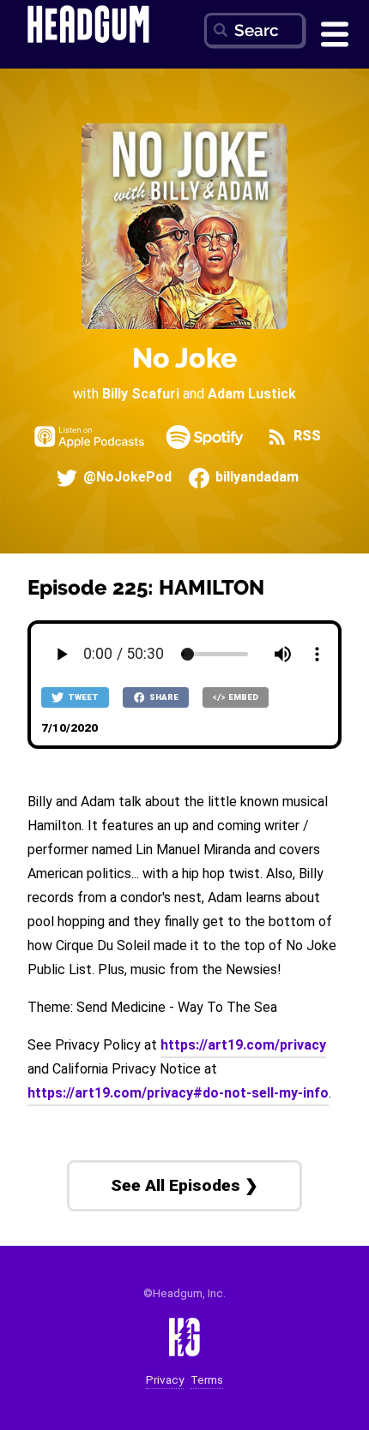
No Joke (184, 358)
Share (163, 697)
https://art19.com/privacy (243, 1045)
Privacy (165, 1379)
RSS (305, 436)
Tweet (82, 697)
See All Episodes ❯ (184, 1185)
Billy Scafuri (140, 394)
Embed (242, 697)
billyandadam (255, 478)
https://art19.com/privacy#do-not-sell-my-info (178, 1093)
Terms (207, 1379)
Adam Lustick (252, 394)
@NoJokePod (126, 478)
